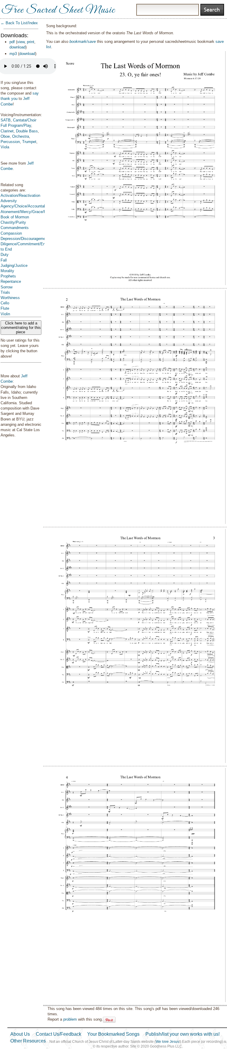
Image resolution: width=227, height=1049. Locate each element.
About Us (20, 1034)
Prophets (8, 276)
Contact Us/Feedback (58, 1034)
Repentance (11, 281)
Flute (5, 308)
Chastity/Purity (13, 222)
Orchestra (20, 136)
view (21, 42)
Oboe (5, 136)
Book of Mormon (15, 217)
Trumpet (29, 141)
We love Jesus (167, 1042)
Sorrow (6, 287)
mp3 (13, 53)
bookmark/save (82, 41)
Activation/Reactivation (20, 195)
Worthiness (10, 297)
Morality (7, 271)
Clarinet (7, 131)
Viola (5, 147)
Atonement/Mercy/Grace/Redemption (32, 212)
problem (70, 1019)
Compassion (11, 233)
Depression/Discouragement (25, 238)
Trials (5, 292)
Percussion (10, 141)
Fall (4, 260)
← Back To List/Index (19, 23)
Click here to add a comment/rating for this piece (21, 327)
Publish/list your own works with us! (182, 1034)
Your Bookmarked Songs (113, 1034)
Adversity (9, 201)
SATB (6, 120)
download (17, 47)
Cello (5, 303)
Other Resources (28, 1040)
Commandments (15, 227)
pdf (12, 42)
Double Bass (27, 131)
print (30, 42)
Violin (5, 314)
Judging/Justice (14, 265)
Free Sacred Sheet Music (58, 10)
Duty (5, 254)
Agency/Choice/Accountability (26, 206)
